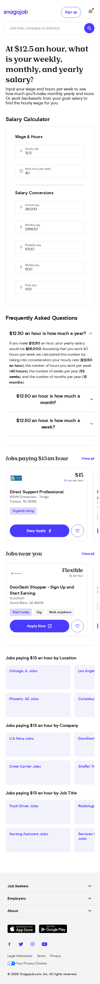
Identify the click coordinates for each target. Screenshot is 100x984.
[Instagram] (32, 945)
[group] (23, 511)
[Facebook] (9, 945)
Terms (41, 956)
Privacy (55, 956)
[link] (46, 504)
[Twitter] (21, 945)
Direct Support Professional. (37, 492)
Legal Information (19, 956)
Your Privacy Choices (31, 963)
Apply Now (39, 626)
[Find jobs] (89, 28)
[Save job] (77, 530)
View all (88, 458)
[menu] (90, 12)
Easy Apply (39, 531)
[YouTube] (44, 945)
